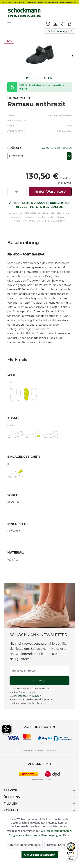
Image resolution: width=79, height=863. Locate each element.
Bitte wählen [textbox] (16, 155)
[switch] (71, 858)
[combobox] (39, 156)
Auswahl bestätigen (58, 845)
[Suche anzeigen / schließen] (41, 24)
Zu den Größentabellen (57, 147)
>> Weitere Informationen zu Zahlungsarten (40, 750)
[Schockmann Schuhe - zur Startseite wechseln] (24, 12)
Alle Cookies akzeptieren (39, 854)
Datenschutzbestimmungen (25, 696)
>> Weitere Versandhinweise (39, 779)
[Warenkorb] (71, 24)
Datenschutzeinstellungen (24, 845)
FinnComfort (18, 98)
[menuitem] (22, 24)
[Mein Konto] (55, 24)
